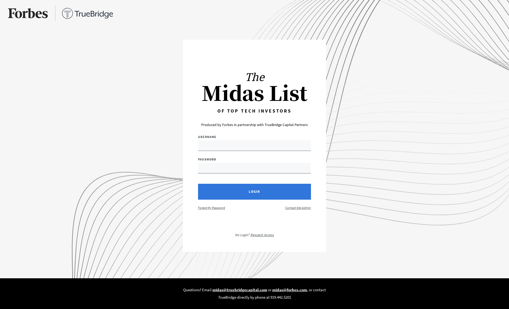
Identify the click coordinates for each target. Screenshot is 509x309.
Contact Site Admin (298, 208)
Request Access (262, 234)
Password (207, 159)
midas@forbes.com (289, 289)
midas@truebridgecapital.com (239, 289)
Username (207, 137)
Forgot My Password (211, 208)
